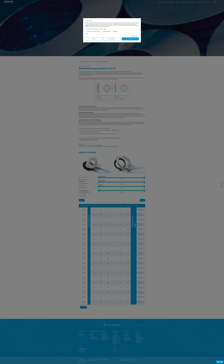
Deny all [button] (93, 38)
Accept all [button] (130, 38)
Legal (86, 33)
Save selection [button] (112, 38)
